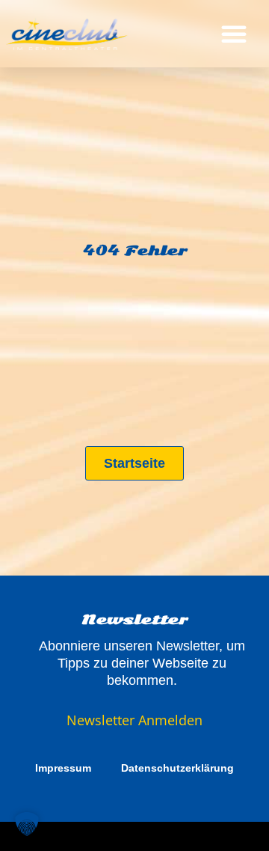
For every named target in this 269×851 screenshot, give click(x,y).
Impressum (63, 768)
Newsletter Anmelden (134, 720)
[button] (234, 33)
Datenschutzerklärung (177, 768)
